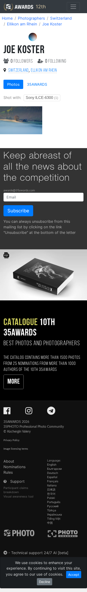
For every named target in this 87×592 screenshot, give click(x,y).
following (55, 61)
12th (40, 6)
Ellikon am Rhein (22, 24)
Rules (8, 472)
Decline (44, 582)
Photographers (31, 18)
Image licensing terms (15, 449)
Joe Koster (52, 24)
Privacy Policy (11, 440)
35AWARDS (37, 84)
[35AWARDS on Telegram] (51, 412)
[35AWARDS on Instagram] (28, 412)
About (8, 461)
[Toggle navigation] (73, 6)
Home (7, 18)
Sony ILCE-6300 (42, 98)
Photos (13, 84)
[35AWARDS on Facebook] (6, 412)
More (13, 381)
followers (22, 61)
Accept (73, 575)
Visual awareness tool (18, 496)
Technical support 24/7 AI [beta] (39, 552)
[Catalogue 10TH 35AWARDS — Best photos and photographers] (43, 274)
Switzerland (61, 18)
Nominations (14, 466)
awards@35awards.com (19, 190)
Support (17, 481)
